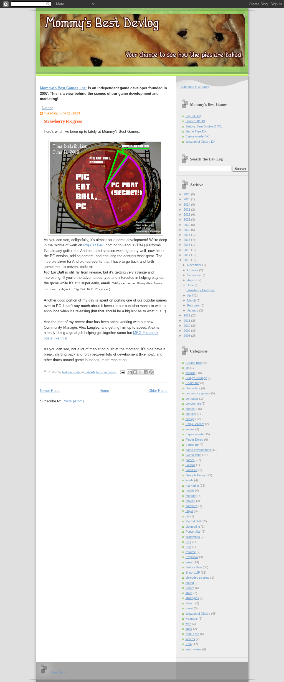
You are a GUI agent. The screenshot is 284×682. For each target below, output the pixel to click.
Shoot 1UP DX (195, 121)
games (190, 460)
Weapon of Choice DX (200, 141)
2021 (187, 219)
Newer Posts (50, 391)
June (191, 285)
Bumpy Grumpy (196, 378)
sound (190, 582)
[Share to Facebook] (145, 372)
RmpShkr (192, 557)
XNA (189, 644)
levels (189, 480)
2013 (187, 260)
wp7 (188, 623)
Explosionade (195, 434)
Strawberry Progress (63, 121)
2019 (187, 229)
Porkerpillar (193, 531)
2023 (187, 209)
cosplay (191, 413)
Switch (190, 603)
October (193, 270)
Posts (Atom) (73, 401)
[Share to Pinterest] (151, 372)
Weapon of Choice (198, 613)
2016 (187, 244)
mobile (190, 490)
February (194, 305)
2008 (187, 335)
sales (189, 562)
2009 (187, 330)
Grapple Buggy (196, 475)
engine (190, 429)
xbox (189, 628)
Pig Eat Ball (193, 116)
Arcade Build (194, 362)
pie (187, 516)
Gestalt (190, 465)
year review (193, 649)
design (190, 419)
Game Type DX (196, 131)
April (190, 295)
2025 (187, 199)
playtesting (193, 526)
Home (104, 391)
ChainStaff (192, 383)
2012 (187, 315)
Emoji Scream (195, 424)
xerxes (190, 639)
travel (189, 608)
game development (198, 449)
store (189, 593)
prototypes (193, 536)
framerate (192, 444)
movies (190, 500)
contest (191, 408)
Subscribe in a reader (194, 86)
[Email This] (130, 372)
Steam (190, 587)
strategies (192, 598)
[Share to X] (140, 372)
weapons (192, 618)
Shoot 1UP (193, 572)
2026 (187, 194)
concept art (193, 403)
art (187, 367)
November (194, 265)
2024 (187, 204)
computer (192, 398)
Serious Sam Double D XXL (204, 126)
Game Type (193, 454)
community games (198, 393)
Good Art (191, 470)
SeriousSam (194, 567)
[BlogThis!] (135, 372)
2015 (187, 250)
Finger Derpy (194, 439)
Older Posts (158, 391)
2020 (187, 224)
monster (191, 495)
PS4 (188, 541)
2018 (187, 234)
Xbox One (192, 633)
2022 (187, 214)
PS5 (188, 546)
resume (191, 552)
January (193, 310)
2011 (187, 320)
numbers (191, 506)
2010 (187, 325)
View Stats (58, 672)
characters (193, 388)
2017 (187, 239)
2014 (187, 255)
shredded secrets (197, 577)
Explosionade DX (197, 136)
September (195, 275)
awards (191, 373)
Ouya (189, 511)
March (192, 300)
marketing (192, 485)
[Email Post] (122, 372)
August (192, 280)
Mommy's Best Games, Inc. (63, 88)
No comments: (106, 372)
